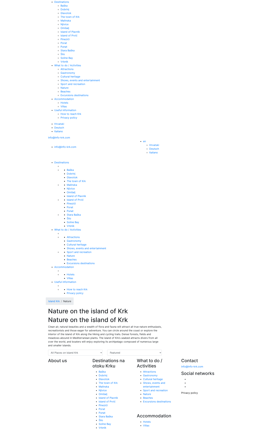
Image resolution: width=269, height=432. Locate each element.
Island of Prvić (69, 35)
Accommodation (64, 98)
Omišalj (65, 28)
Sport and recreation (73, 84)
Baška (64, 5)
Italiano (58, 131)
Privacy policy (69, 117)
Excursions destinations (74, 95)
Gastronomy (68, 72)
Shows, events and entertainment (80, 80)
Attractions (67, 69)
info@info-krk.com (59, 137)
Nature (64, 87)
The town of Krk (70, 16)
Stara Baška (68, 50)
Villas (64, 106)
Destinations (61, 1)
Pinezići (65, 39)
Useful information (65, 110)
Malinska (66, 20)
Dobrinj (65, 9)
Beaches (65, 91)
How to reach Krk (71, 113)
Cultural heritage (70, 76)
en (144, 141)
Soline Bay (67, 57)
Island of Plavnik (70, 31)
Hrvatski (59, 123)
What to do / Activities (67, 65)
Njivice (64, 24)
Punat (64, 46)
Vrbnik (64, 61)
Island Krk (54, 301)
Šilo (63, 54)
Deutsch (59, 127)
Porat (64, 42)
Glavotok (66, 13)
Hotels (64, 102)
